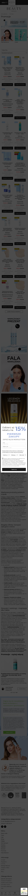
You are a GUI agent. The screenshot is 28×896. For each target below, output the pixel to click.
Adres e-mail (5, 446)
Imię (4, 442)
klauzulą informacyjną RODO (14, 465)
